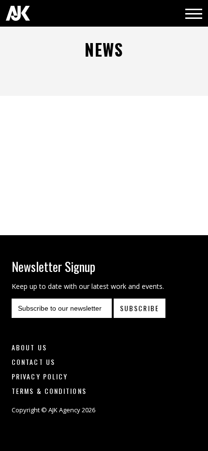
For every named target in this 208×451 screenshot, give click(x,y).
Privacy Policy (40, 376)
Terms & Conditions (49, 391)
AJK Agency (18, 13)
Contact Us (33, 362)
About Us (29, 347)
